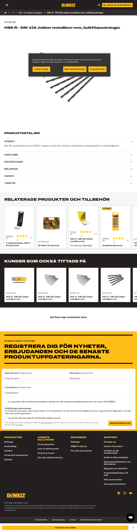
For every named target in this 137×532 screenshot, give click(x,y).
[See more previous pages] (12, 12)
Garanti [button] (9, 176)
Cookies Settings (41, 69)
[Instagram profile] (125, 493)
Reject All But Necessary (75, 69)
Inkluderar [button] (11, 169)
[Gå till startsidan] (68, 5)
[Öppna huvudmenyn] (7, 5)
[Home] (5, 12)
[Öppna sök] (99, 5)
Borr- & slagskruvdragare (30, 12)
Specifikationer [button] (13, 161)
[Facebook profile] (119, 493)
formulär (19, 425)
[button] (133, 527)
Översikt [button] (9, 141)
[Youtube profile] (130, 493)
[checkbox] (6, 402)
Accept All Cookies (97, 69)
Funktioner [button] (11, 154)
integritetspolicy (47, 423)
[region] (68, 230)
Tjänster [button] (9, 183)
